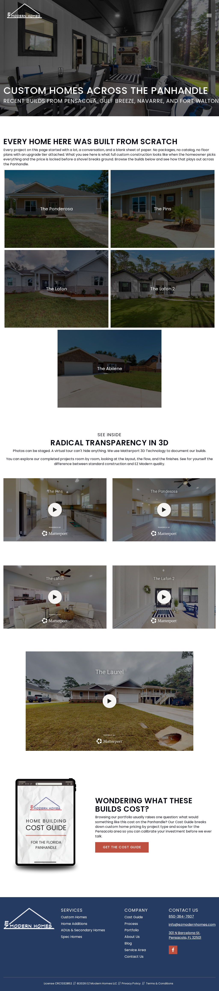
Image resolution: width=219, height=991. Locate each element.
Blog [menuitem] (128, 943)
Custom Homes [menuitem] (74, 917)
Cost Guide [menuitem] (133, 917)
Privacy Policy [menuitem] (131, 983)
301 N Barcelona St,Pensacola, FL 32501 (185, 935)
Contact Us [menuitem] (134, 956)
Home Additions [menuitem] (74, 923)
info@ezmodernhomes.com (192, 924)
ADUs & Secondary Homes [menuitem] (83, 930)
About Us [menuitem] (132, 936)
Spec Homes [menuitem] (71, 936)
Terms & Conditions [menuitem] (159, 983)
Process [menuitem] (131, 923)
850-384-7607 (181, 916)
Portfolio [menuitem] (131, 930)
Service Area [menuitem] (135, 949)
